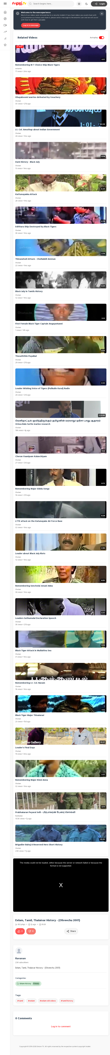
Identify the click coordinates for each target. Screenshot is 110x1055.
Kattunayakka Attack (26, 194)
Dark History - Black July (27, 161)
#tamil (20, 1000)
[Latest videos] (5, 25)
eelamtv (18, 68)
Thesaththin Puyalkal (26, 356)
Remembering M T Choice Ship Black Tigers (37, 64)
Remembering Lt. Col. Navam (30, 682)
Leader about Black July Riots (30, 553)
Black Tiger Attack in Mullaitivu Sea (33, 650)
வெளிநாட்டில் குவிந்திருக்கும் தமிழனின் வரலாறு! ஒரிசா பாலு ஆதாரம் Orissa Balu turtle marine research (58, 422)
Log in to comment (61, 1026)
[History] (5, 19)
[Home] (5, 12)
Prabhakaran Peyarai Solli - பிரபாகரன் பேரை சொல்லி (45, 812)
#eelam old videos (48, 1000)
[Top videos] (5, 38)
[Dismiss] (102, 13)
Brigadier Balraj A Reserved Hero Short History (38, 844)
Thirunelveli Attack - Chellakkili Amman (35, 259)
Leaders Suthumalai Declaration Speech (35, 618)
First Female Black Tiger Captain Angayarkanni (39, 323)
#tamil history (67, 1000)
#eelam (31, 1000)
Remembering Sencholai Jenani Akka (34, 585)
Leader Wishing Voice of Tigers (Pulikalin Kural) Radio (42, 388)
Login (102, 3)
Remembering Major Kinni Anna (31, 779)
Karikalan (19, 816)
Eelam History (29, 983)
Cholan (18, 101)
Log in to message (30, 25)
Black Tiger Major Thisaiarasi (29, 715)
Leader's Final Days (25, 747)
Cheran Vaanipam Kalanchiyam (31, 456)
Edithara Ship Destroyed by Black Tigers (35, 226)
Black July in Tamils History (29, 291)
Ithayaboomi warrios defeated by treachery (37, 97)
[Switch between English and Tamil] (79, 3)
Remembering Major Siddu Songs (32, 488)
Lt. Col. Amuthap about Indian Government (37, 129)
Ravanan (20, 958)
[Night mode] (86, 3)
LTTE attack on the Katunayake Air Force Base (38, 521)
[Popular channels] (5, 45)
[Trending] (5, 32)
